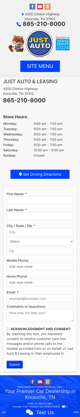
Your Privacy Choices (50, 406)
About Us (29, 387)
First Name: (15, 194)
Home (20, 387)
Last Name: (15, 210)
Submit (14, 365)
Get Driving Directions (41, 174)
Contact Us (41, 387)
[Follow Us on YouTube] (40, 7)
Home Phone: (17, 276)
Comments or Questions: (26, 306)
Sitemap (33, 406)
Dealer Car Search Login (39, 403)
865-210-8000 (44, 23)
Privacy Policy (56, 387)
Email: (11, 292)
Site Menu (40, 66)
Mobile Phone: (18, 260)
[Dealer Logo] (40, 43)
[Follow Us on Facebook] (32, 7)
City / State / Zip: (20, 226)
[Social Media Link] (47, 7)
